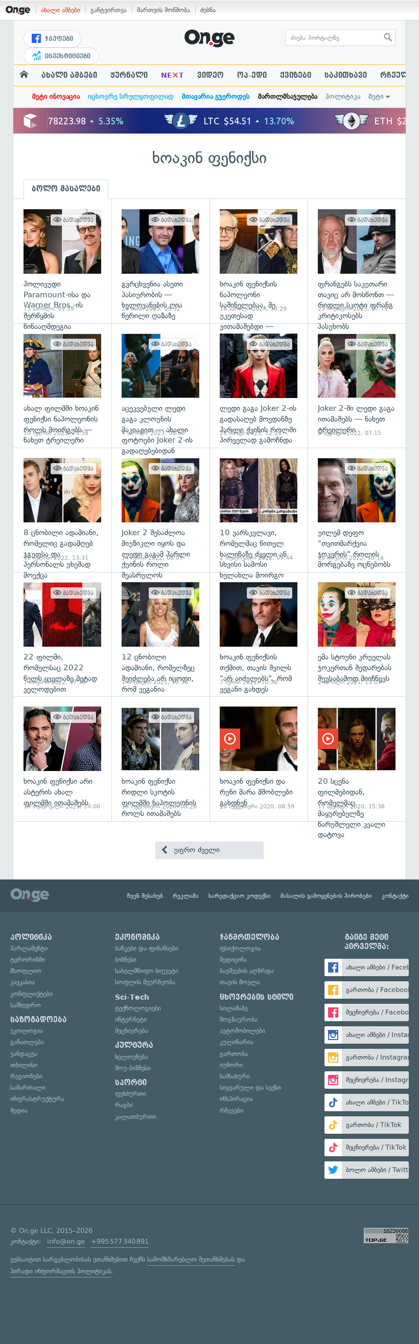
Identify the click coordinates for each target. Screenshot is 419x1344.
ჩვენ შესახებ (145, 895)
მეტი (376, 96)
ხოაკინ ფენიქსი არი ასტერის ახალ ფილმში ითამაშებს (62, 758)
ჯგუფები (58, 38)
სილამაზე (234, 1008)
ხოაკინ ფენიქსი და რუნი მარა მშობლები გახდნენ (259, 758)
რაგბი (124, 1105)
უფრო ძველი (195, 849)
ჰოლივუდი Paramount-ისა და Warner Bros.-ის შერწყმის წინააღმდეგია (62, 261)
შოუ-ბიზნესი (133, 1068)
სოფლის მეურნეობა (145, 982)
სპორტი (131, 1082)
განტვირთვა (108, 10)
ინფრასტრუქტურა (37, 1099)
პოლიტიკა (342, 96)
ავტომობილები (242, 1030)
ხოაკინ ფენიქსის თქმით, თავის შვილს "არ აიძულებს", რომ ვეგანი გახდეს (259, 634)
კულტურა (134, 1045)
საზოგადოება (38, 1020)
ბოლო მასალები (66, 189)
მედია (19, 1110)
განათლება (27, 1042)
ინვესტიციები (66, 56)
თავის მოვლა (240, 982)
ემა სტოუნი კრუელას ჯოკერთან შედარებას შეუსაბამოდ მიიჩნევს (357, 634)
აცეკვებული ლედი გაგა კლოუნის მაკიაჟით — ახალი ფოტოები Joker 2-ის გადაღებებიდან (160, 385)
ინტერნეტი (131, 1019)
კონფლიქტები (31, 994)
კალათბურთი (135, 1116)
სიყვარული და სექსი (250, 1087)
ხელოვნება (131, 1057)
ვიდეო (210, 75)
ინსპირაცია (236, 1099)
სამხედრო (25, 1005)
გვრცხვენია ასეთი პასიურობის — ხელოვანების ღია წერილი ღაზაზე (160, 261)
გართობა (234, 1053)
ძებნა (208, 10)
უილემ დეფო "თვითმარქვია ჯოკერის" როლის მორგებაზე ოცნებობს (357, 510)
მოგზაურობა (239, 1019)
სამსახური (235, 1076)
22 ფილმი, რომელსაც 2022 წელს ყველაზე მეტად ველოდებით (62, 634)
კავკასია (22, 982)
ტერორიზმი (27, 959)
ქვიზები (295, 75)
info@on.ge (66, 1241)
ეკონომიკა (137, 937)
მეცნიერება (131, 1030)
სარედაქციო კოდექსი (239, 895)
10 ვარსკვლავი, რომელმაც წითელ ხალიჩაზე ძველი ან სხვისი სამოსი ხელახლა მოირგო (259, 510)
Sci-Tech (132, 997)
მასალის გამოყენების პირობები (326, 895)
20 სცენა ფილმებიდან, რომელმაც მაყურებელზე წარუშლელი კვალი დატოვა (357, 758)
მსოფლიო (25, 971)
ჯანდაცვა (23, 1053)
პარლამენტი (29, 948)
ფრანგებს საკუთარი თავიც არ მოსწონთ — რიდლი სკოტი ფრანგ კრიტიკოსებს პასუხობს (357, 261)
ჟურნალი (129, 75)
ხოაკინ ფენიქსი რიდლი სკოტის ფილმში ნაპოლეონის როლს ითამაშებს (160, 758)
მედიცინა (233, 959)
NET (172, 75)
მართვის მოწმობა (163, 10)
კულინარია (236, 1042)
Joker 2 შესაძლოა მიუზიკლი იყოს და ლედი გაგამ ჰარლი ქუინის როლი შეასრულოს (160, 510)
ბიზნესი (125, 959)
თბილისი (23, 1065)
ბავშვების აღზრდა (247, 971)
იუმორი (231, 1065)
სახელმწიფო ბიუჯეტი (146, 971)
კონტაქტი (395, 895)
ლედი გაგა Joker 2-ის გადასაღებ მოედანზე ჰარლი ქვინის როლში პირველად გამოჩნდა (259, 385)
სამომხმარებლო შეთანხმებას (191, 1259)
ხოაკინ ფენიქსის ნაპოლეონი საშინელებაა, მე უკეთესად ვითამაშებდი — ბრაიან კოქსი (259, 261)
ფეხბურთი (130, 1093)
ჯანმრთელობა (250, 937)
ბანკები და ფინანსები (146, 948)
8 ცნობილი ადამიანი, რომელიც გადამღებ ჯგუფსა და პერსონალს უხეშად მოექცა (62, 510)
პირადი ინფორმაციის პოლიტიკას (60, 1271)
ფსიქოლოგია (240, 948)
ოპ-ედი (252, 75)
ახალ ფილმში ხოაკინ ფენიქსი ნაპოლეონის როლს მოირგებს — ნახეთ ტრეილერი (62, 385)
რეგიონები (26, 1076)
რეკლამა (186, 895)
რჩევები (231, 1110)
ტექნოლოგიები (138, 1008)
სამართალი (27, 1087)
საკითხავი (345, 75)
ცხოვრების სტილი (256, 997)
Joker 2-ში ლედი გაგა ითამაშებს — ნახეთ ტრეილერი (357, 385)
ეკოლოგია (26, 1030)
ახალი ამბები (60, 10)
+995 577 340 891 (120, 1241)
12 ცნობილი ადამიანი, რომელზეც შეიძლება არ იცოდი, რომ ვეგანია (160, 634)
